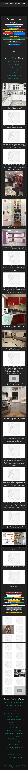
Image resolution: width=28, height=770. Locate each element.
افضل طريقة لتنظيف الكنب (14, 716)
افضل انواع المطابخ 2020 (14, 739)
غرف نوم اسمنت (21, 29)
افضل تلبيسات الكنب (14, 711)
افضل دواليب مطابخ (14, 751)
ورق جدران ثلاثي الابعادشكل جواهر (14, 612)
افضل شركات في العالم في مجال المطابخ (14, 748)
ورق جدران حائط (19, 602)
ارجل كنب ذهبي (14, 72)
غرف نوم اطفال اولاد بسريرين (14, 26)
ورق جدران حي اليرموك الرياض (14, 607)
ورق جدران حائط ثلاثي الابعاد (14, 596)
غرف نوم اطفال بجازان (14, 44)
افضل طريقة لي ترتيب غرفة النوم (14, 733)
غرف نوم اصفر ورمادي (14, 28)
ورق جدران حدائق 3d (18, 597)
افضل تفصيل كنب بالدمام (14, 730)
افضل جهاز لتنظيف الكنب (14, 719)
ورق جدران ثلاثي (14, 610)
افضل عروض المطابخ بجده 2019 (14, 757)
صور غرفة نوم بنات (14, 3)
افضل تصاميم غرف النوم (14, 741)
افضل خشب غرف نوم (14, 744)
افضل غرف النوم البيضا (14, 736)
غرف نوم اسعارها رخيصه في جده (14, 42)
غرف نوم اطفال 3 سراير (14, 41)
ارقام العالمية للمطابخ (14, 75)
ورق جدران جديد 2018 (10, 602)
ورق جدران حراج (8, 599)
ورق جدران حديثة (9, 597)
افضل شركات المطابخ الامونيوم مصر (14, 702)
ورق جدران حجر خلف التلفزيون (14, 609)
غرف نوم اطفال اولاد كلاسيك (10, 29)
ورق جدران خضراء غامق (18, 599)
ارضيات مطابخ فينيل (14, 78)
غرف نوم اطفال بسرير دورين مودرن (14, 31)
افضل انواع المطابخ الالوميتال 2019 (14, 713)
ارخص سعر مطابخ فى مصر (14, 61)
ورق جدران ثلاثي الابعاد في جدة (14, 592)
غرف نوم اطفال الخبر (19, 34)
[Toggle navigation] (3, 5)
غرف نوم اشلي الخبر (8, 34)
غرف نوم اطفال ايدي (8, 33)
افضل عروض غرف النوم (14, 727)
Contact (11, 765)
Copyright (14, 767)
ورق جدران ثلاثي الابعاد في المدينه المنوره (14, 605)
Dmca (4, 765)
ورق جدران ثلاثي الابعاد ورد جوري (14, 594)
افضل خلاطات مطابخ (14, 708)
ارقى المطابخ (14, 69)
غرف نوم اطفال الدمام (19, 33)
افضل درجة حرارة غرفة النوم (14, 705)
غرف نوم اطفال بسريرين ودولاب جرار (14, 24)
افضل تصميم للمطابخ (14, 725)
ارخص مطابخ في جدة (14, 64)
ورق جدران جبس (14, 604)
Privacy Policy (20, 765)
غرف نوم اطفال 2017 (14, 36)
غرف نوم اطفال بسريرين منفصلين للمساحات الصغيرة (15, 37)
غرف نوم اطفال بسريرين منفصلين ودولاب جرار (14, 39)
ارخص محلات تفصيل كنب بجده (14, 67)
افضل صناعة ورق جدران (14, 722)
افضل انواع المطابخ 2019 (14, 754)
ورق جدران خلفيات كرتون (14, 600)
